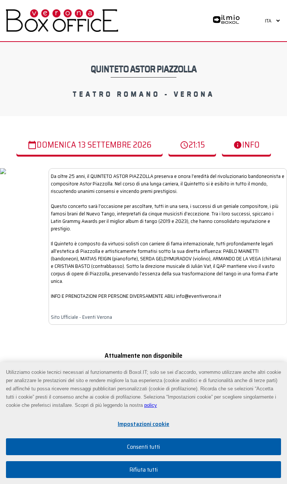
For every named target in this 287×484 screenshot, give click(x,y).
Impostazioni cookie (143, 424)
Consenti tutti (143, 446)
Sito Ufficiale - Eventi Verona (81, 317)
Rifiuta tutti (143, 469)
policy (150, 405)
